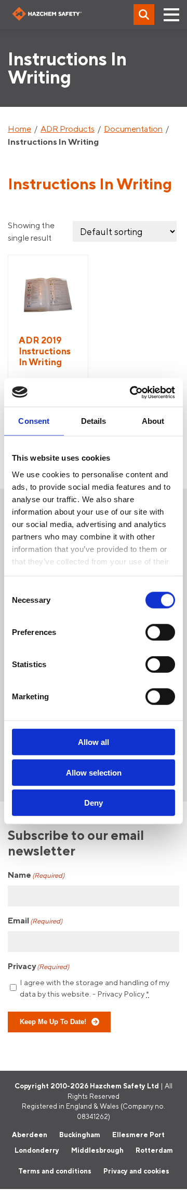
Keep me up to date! (53, 1022)
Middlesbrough (97, 1150)
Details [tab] (93, 421)
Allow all (93, 742)
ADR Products (68, 128)
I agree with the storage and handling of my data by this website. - (94, 988)
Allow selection (94, 772)
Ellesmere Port (138, 1134)
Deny (93, 802)
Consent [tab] (33, 421)
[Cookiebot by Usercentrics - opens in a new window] (132, 392)
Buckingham (79, 1134)
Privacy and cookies (136, 1171)
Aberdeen (29, 1134)
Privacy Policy (120, 993)
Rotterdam (154, 1150)
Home (19, 128)
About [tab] (153, 421)
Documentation (133, 128)
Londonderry (37, 1150)
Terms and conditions (54, 1171)
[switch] (160, 632)
